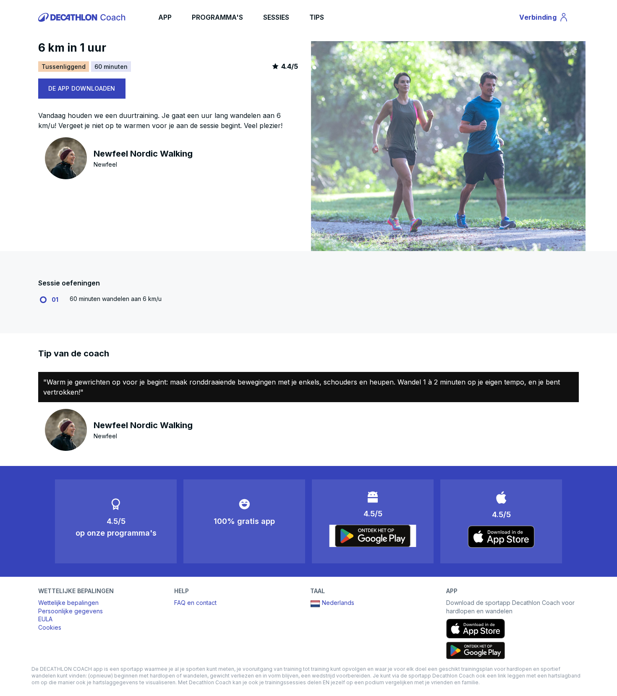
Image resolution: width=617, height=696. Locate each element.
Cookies (49, 627)
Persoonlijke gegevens (70, 611)
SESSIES (276, 17)
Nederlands (338, 602)
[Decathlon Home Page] (83, 17)
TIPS (316, 17)
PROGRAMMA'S (217, 17)
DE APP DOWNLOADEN (81, 88)
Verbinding (542, 19)
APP (165, 17)
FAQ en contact (195, 602)
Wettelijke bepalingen (68, 602)
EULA (45, 619)
